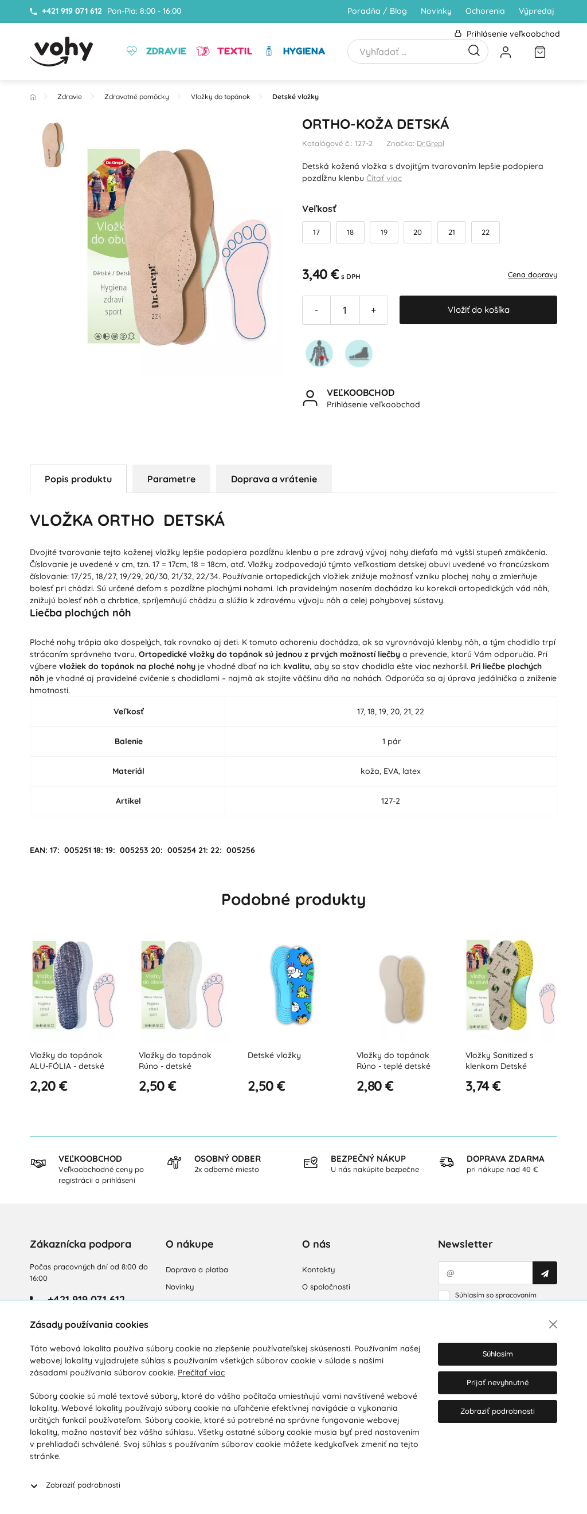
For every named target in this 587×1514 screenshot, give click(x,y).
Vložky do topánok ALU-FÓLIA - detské (67, 1061)
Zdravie (164, 51)
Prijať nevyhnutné (498, 1382)
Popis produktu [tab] (78, 479)
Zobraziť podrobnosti (83, 1484)
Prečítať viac (201, 1372)
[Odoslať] (545, 1272)
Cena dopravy (532, 274)
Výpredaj (536, 11)
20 (417, 232)
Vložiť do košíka (479, 309)
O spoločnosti (326, 1286)
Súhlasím (498, 1353)
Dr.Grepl (430, 143)
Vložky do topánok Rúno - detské (175, 1061)
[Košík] (540, 51)
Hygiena (302, 51)
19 (384, 232)
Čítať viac (384, 178)
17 (316, 232)
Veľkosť (319, 208)
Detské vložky (274, 1055)
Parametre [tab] (171, 479)
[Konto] (505, 51)
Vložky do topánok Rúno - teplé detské (394, 1061)
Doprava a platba (197, 1269)
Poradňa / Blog (377, 11)
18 (350, 232)
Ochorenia (485, 11)
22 (486, 232)
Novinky (436, 11)
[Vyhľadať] (474, 49)
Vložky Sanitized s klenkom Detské (499, 1061)
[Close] (553, 1324)
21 (451, 232)
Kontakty (318, 1269)
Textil (233, 51)
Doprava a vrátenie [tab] (274, 479)
